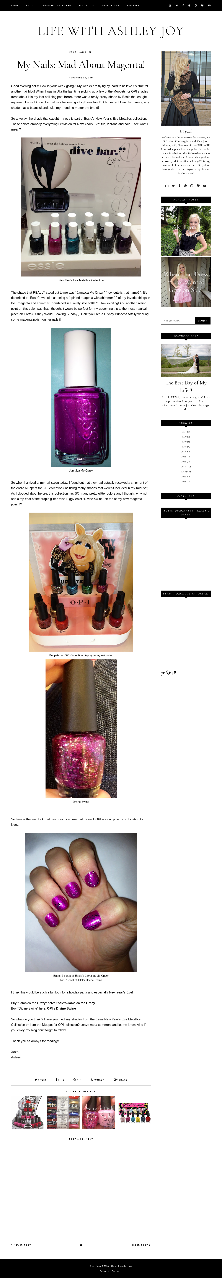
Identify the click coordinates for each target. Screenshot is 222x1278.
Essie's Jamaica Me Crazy (75, 1003)
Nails (82, 52)
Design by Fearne (109, 1271)
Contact (133, 5)
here (67, 97)
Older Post (140, 1245)
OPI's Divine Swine (61, 1008)
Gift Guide (86, 5)
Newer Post (22, 1245)
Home (15, 5)
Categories (109, 5)
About (30, 5)
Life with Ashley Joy (111, 31)
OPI (90, 52)
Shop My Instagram (57, 5)
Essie (73, 52)
